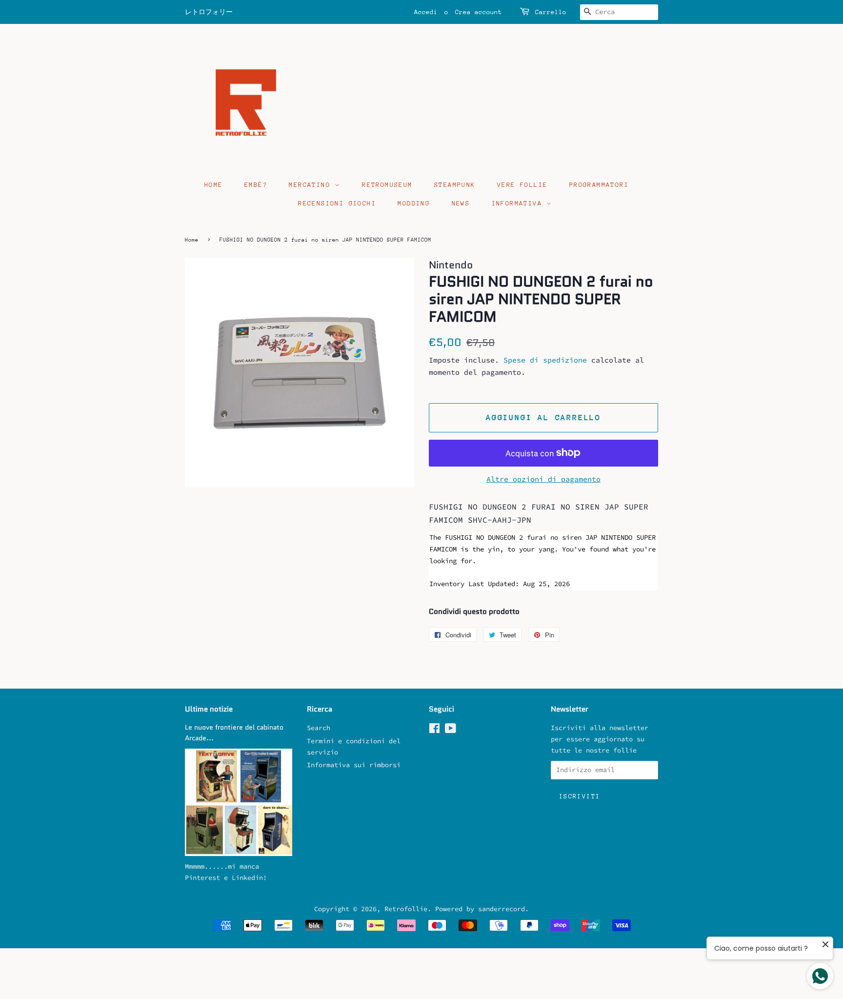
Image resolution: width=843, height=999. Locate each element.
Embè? (255, 184)
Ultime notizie (209, 709)
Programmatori (599, 184)
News (461, 203)
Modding (414, 203)
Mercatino (312, 184)
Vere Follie (522, 184)
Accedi (426, 12)
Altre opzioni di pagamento (543, 479)
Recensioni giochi (337, 203)
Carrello (550, 12)
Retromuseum (387, 184)
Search (318, 728)
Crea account (478, 12)
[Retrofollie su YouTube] (450, 730)
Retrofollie (405, 909)
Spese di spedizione (545, 360)
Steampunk (455, 184)
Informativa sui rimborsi (354, 765)
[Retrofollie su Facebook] (434, 730)
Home (213, 184)
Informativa (519, 203)
